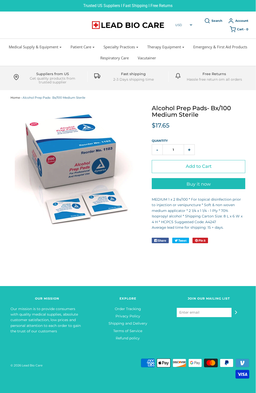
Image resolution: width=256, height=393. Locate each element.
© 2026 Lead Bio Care (26, 365)
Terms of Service (127, 331)
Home (15, 97)
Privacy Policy (128, 316)
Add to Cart (199, 166)
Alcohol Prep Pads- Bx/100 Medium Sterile (191, 111)
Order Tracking (128, 309)
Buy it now (198, 184)
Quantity (160, 141)
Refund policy (128, 338)
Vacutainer (147, 57)
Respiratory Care (114, 57)
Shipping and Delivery (127, 323)
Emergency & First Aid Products (220, 46)
